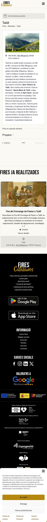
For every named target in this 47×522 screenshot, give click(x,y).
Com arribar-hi (13, 58)
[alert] (16, 16)
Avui (23, 143)
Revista (23, 343)
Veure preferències (23, 510)
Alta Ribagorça (27, 65)
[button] (43, 471)
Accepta (23, 497)
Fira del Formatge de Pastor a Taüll (23, 211)
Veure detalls (23, 233)
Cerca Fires (23, 334)
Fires (4, 26)
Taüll (23, 242)
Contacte (23, 349)
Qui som (23, 346)
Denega (23, 504)
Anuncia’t (23, 340)
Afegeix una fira (23, 337)
